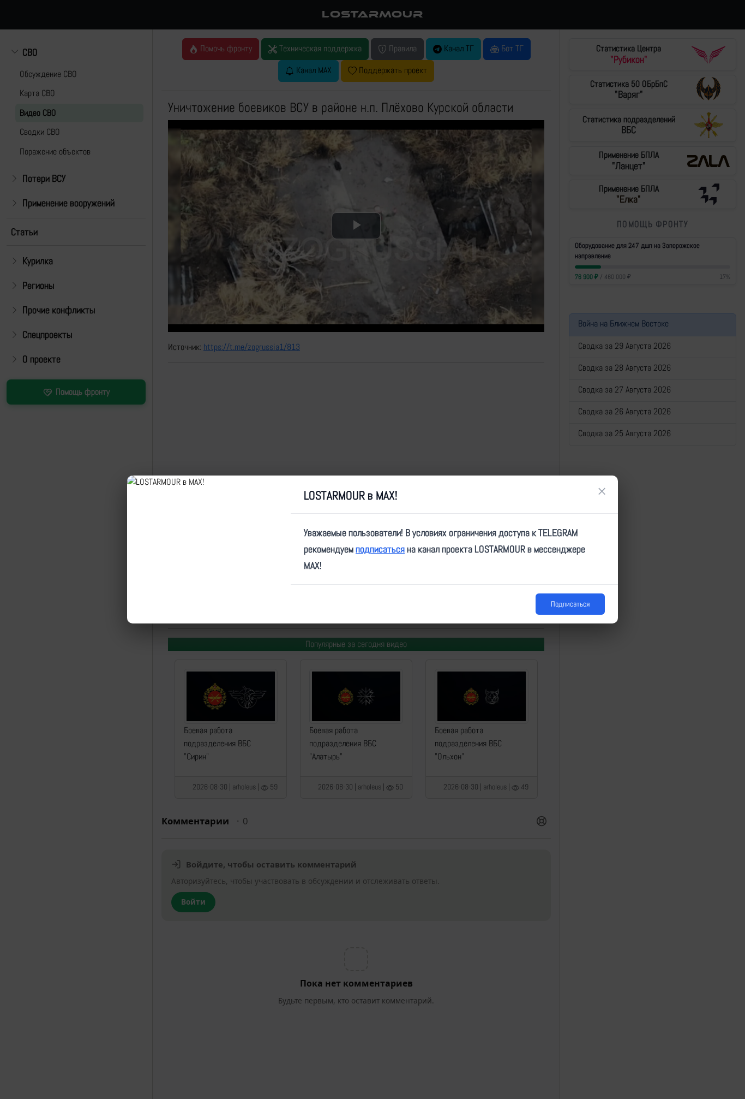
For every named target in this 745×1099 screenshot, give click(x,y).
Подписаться (570, 604)
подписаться (380, 549)
